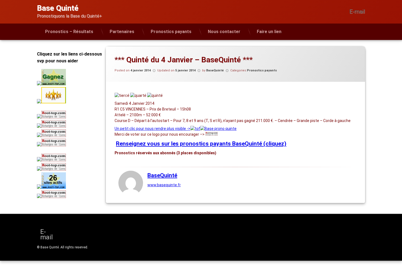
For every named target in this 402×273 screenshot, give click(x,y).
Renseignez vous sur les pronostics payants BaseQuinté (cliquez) (201, 143)
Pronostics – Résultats (69, 31)
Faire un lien (269, 31)
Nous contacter (224, 31)
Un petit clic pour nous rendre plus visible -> (152, 128)
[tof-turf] (195, 128)
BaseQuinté (215, 70)
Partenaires (122, 31)
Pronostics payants (171, 31)
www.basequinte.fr (164, 185)
